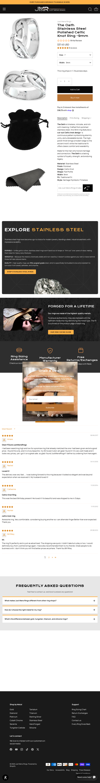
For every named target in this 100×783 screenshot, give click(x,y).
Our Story (50, 770)
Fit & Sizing (74, 118)
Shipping (74, 770)
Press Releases (84, 770)
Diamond (13, 713)
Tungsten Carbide (17, 727)
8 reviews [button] (73, 48)
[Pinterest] (57, 415)
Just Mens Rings (64, 21)
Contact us (76, 720)
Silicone (32, 727)
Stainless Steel (35, 720)
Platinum (13, 716)
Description (62, 118)
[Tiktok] (52, 415)
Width (61, 63)
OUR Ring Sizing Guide (60, 332)
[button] (4, 9)
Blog (68, 770)
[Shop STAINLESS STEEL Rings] (50, 257)
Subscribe (50, 407)
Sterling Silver (35, 716)
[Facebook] (38, 415)
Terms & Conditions (83, 773)
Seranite (13, 724)
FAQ (73, 716)
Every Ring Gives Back (81, 724)
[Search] (90, 9)
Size (61, 55)
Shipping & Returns (90, 118)
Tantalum (33, 709)
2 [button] (49, 557)
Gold (12, 709)
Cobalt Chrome (16, 720)
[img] (7, 435)
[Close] (74, 365)
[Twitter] (61, 415)
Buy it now (75, 97)
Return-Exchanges (80, 713)
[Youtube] (43, 415)
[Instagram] (47, 415)
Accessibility (60, 770)
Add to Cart (75, 89)
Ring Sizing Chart (79, 709)
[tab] (63, 118)
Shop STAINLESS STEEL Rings (20, 272)
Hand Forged (34, 724)
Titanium (33, 713)
